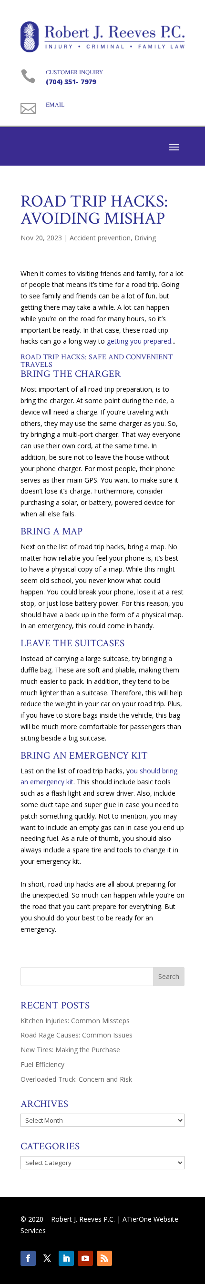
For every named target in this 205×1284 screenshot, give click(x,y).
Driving (145, 237)
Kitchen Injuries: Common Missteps (75, 1020)
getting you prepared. (140, 341)
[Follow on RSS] (104, 1258)
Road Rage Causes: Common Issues (76, 1034)
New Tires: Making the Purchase (70, 1049)
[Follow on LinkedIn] (66, 1258)
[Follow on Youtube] (85, 1258)
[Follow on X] (47, 1258)
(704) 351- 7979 (71, 81)
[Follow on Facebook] (28, 1258)
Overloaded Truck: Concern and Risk (76, 1079)
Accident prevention (100, 237)
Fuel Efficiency (42, 1064)
